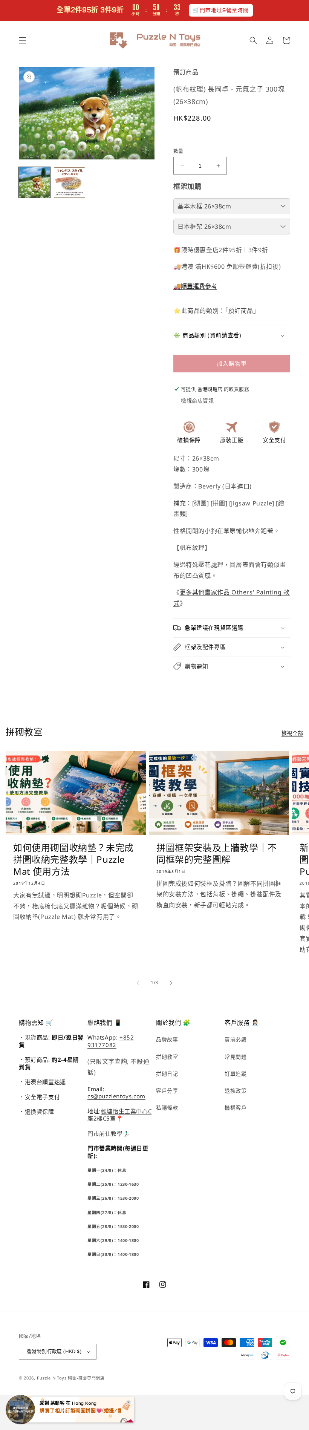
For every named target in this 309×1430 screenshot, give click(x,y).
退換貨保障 (39, 1111)
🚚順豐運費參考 (195, 286)
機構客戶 (235, 1107)
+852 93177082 (110, 1041)
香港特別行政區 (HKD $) (54, 1351)
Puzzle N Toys (52, 1378)
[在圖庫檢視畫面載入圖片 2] (69, 182)
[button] (22, 40)
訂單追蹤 (235, 1073)
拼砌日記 (167, 1073)
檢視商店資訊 (197, 400)
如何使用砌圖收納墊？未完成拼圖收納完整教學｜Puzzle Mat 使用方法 (73, 859)
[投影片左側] (138, 983)
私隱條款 (167, 1107)
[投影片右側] (171, 983)
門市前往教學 (105, 1133)
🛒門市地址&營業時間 (221, 10)
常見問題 (235, 1056)
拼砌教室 (167, 1056)
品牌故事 (167, 1039)
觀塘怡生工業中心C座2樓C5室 (119, 1114)
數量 (178, 150)
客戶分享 (167, 1090)
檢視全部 (292, 732)
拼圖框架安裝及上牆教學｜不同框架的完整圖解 (216, 853)
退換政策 (235, 1090)
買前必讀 (235, 1039)
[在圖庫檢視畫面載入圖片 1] (34, 182)
